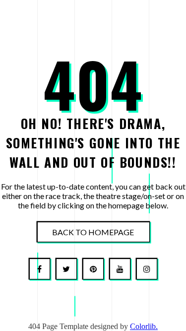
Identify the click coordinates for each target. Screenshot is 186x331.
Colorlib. (144, 326)
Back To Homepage (93, 231)
